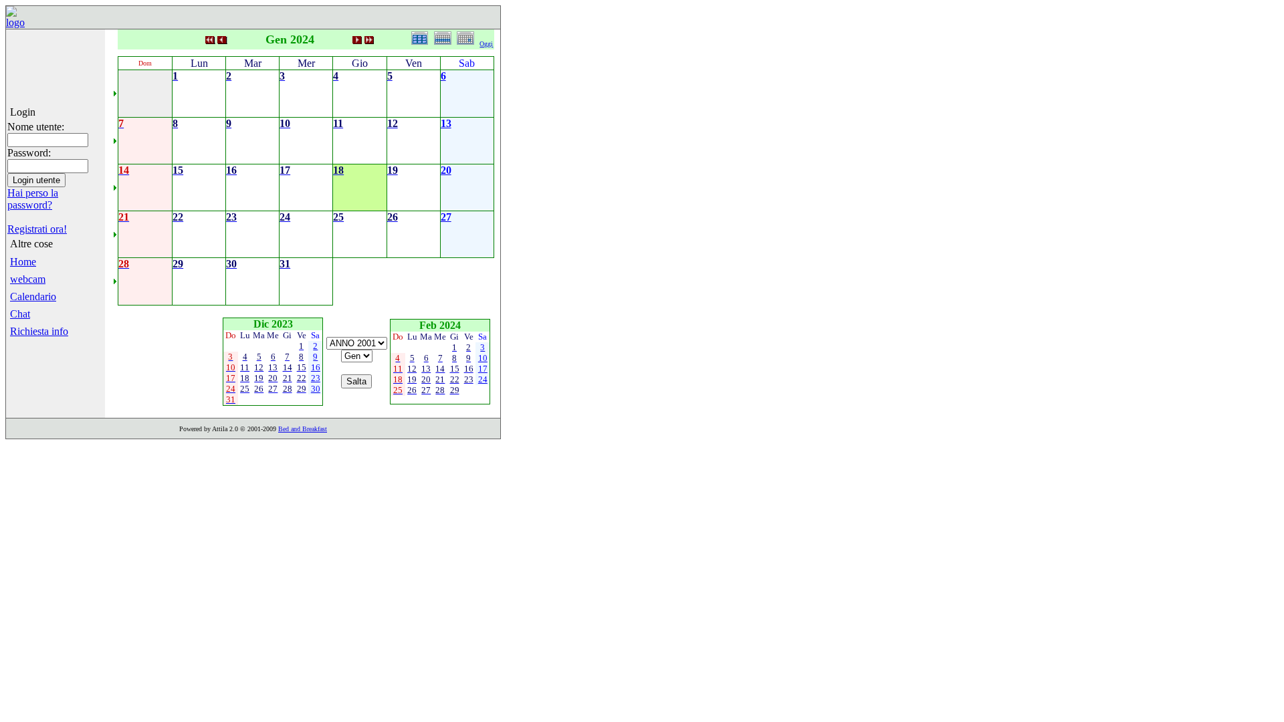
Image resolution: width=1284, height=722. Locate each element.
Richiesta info (39, 331)
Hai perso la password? (32, 199)
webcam (27, 279)
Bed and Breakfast (302, 429)
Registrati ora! (37, 229)
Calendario (33, 296)
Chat (20, 314)
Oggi (486, 43)
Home (23, 261)
